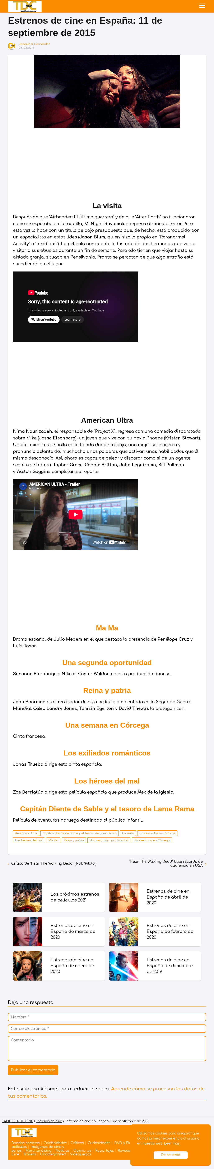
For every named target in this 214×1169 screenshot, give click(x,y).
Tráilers (29, 1154)
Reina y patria (107, 690)
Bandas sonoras (25, 1143)
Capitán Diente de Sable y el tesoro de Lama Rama (107, 809)
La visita (128, 833)
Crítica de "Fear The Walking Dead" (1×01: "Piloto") (53, 864)
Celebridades (55, 1143)
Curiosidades (99, 1143)
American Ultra (26, 833)
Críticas (77, 1143)
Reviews (124, 1150)
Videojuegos (80, 1154)
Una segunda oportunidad (107, 662)
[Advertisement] (107, 163)
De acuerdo (170, 1155)
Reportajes (104, 1150)
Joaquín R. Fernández (34, 44)
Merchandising (38, 1150)
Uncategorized (53, 1154)
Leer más (172, 1143)
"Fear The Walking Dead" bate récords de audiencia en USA (166, 864)
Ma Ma (107, 628)
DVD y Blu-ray (126, 1143)
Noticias (62, 1150)
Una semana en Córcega (107, 725)
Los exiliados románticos (107, 753)
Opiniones (82, 1150)
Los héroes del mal (107, 781)
